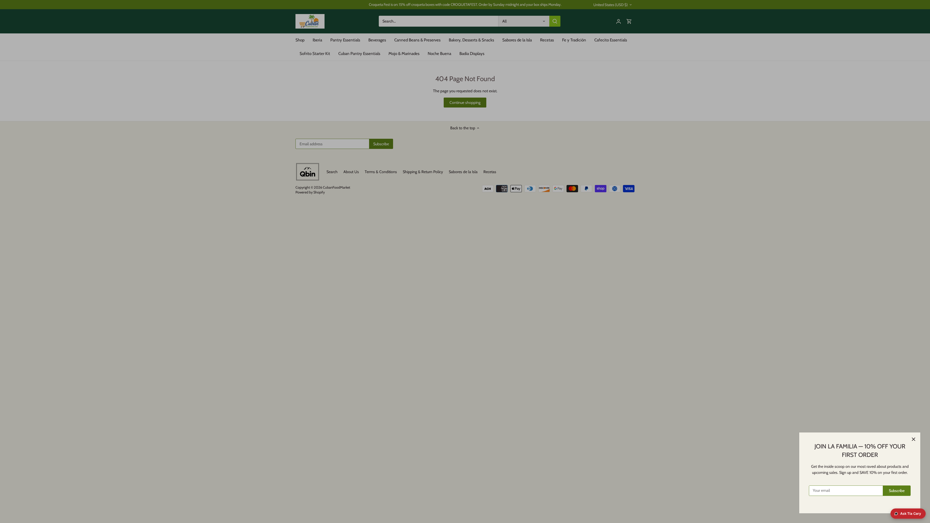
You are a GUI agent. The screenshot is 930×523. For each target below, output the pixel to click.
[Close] (913, 439)
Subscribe (897, 490)
